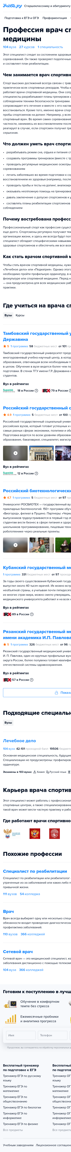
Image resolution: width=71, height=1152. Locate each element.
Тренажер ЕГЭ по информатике (15, 1116)
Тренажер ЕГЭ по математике (15, 1089)
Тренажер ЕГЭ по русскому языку (22, 1078)
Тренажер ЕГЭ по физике (20, 1124)
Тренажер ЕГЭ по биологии (22, 1107)
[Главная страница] (12, 6)
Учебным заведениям (18, 1145)
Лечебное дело (19, 741)
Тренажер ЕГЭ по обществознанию (15, 1099)
